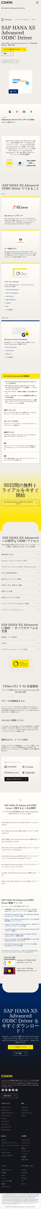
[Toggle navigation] (37, 2)
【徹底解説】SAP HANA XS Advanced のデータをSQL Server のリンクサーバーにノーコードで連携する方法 (20, 910)
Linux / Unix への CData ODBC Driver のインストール (27, 969)
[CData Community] (16, 1090)
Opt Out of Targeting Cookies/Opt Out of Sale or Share (20, 1206)
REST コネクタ (5, 1121)
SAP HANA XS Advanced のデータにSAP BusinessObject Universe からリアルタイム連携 (21, 915)
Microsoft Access (11, 347)
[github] (13, 1090)
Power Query (10, 350)
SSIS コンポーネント (26, 1113)
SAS (7, 306)
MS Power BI (9, 296)
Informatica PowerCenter (12, 252)
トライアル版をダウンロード (12, 49)
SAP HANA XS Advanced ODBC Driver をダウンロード (18, 503)
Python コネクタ (5, 1116)
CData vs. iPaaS (5, 1153)
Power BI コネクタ (6, 1127)
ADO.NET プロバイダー (7, 1113)
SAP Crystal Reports (12, 293)
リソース (3, 1178)
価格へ (5, 53)
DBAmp (23, 1116)
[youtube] (9, 1090)
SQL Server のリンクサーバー (13, 218)
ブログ (3, 1175)
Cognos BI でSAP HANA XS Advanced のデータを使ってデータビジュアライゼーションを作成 (22, 925)
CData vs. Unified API (7, 1155)
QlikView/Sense (10, 300)
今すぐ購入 (18, 1053)
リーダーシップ (25, 1151)
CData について (25, 1140)
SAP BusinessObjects (12, 289)
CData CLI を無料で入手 (7, 122)
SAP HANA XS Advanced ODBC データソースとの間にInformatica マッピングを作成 (20, 945)
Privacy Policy (7, 1202)
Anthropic (24, 1170)
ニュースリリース (25, 1143)
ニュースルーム (25, 1145)
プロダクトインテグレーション (9, 1143)
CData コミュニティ (6, 1170)
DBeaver (8, 354)
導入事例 (3, 1172)
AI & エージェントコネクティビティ (10, 1146)
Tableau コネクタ (6, 1130)
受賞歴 (23, 1148)
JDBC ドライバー (5, 1110)
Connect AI (24, 1110)
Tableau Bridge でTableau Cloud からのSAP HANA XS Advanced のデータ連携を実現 (20, 935)
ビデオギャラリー (6, 1186)
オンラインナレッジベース (18, 952)
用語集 (3, 1184)
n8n (22, 1181)
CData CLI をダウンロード (14, 779)
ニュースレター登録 (6, 1181)
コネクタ (3, 1140)
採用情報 (23, 1157)
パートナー (4, 1150)
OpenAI (23, 1184)
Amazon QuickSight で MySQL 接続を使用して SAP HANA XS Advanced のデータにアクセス (21, 940)
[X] (6, 1090)
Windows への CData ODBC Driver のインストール (26, 961)
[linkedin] (2, 1090)
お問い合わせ (7, 1096)
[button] (20, 553)
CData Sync (24, 1107)
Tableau (8, 303)
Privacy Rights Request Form (28, 1203)
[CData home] (8, 2)
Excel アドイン (5, 1124)
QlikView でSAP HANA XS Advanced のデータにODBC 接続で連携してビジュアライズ (21, 920)
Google (23, 1175)
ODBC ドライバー (6, 1107)
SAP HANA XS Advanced (22, 19)
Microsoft (24, 1178)
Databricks (24, 1172)
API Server (4, 1118)
